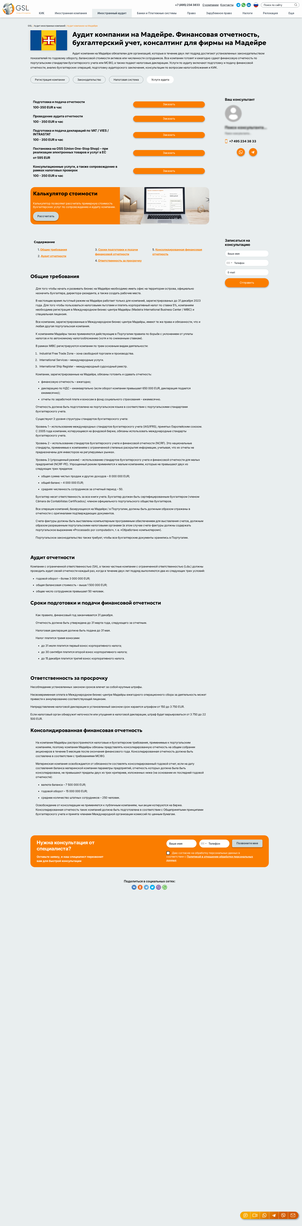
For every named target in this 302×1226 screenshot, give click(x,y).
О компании (210, 5)
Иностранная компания (71, 13)
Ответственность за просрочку (120, 260)
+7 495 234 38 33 (242, 141)
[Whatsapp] (164, 887)
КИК (41, 13)
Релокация (270, 13)
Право (191, 13)
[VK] (134, 887)
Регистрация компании (50, 79)
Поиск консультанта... (246, 127)
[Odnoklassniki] (140, 887)
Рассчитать (45, 216)
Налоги (248, 13)
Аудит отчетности (53, 256)
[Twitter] (152, 887)
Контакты (226, 5)
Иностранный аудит (112, 13)
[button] (255, 1215)
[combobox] (229, 263)
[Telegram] (146, 887)
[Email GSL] (293, 1215)
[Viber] (158, 887)
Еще (291, 13)
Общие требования (53, 249)
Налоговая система (126, 79)
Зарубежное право (219, 13)
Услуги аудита (160, 79)
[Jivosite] (245, 1215)
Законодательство (89, 79)
